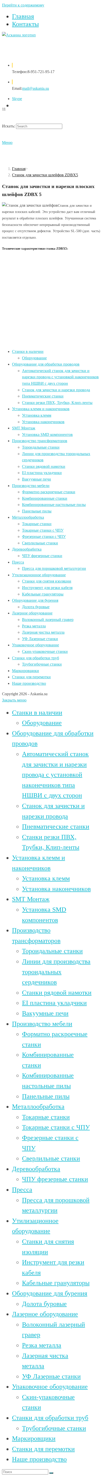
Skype (17, 99)
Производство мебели (31, 486)
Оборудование (34, 358)
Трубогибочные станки (42, 664)
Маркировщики (25, 671)
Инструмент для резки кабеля (47, 588)
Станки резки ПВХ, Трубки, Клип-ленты (57, 402)
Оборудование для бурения (35, 600)
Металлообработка (28, 517)
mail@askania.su (35, 88)
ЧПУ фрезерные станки (42, 556)
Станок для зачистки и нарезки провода (56, 390)
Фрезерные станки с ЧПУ (44, 536)
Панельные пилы (37, 511)
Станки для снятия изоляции (46, 581)
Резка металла (34, 626)
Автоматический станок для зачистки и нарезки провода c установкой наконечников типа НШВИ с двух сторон (60, 377)
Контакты (25, 24)
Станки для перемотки (31, 677)
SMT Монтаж (23, 428)
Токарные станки (37, 524)
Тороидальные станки (41, 447)
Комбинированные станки (44, 498)
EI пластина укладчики (42, 473)
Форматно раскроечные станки (48, 492)
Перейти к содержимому (23, 5)
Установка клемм (36, 415)
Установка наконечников (43, 422)
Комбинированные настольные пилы (54, 504)
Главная (23, 16)
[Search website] (14, 105)
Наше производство (29, 683)
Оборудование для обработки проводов (46, 364)
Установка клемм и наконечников (41, 409)
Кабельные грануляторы (43, 594)
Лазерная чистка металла (43, 632)
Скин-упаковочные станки (45, 651)
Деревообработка (27, 549)
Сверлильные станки (40, 543)
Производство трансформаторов (39, 441)
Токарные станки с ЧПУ (43, 530)
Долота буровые (36, 607)
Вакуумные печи (36, 479)
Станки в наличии (28, 351)
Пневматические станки (43, 396)
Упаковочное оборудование (35, 645)
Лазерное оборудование (32, 613)
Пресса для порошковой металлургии (54, 568)
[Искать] (51, 1473)
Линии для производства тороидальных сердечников (56, 972)
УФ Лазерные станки (40, 639)
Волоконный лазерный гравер (48, 619)
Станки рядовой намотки (43, 466)
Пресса (18, 562)
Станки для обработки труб (35, 658)
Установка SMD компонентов (47, 434)
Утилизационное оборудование (39, 575)
